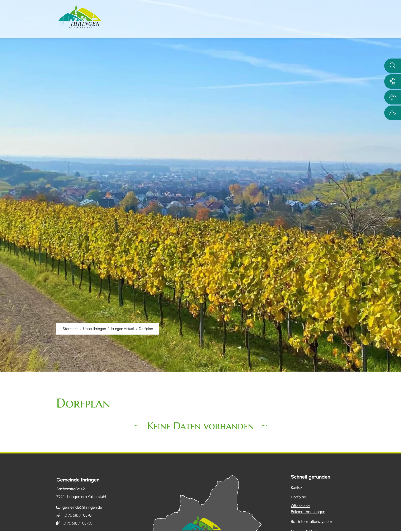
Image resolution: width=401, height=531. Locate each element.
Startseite (71, 328)
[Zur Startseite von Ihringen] (80, 16)
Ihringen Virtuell (122, 328)
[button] (392, 81)
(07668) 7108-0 (77, 515)
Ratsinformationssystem (311, 521)
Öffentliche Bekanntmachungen (308, 508)
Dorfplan (298, 497)
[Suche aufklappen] (392, 66)
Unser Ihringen (94, 328)
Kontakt (297, 487)
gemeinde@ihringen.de (82, 507)
